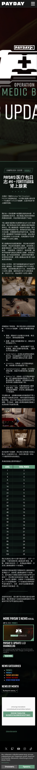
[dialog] (18, 761)
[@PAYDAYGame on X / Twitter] (6, 748)
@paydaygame (11, 731)
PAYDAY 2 (9, 672)
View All (31, 618)
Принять (26, 766)
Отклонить (9, 766)
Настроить (5, 762)
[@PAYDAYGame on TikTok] (31, 748)
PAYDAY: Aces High (12, 675)
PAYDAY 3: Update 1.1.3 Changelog (14, 644)
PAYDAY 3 (27, 170)
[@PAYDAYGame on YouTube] (18, 748)
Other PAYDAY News (13, 680)
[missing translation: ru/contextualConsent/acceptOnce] (18, 714)
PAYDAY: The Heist (12, 677)
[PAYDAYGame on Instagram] (25, 748)
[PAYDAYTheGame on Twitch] (12, 748)
